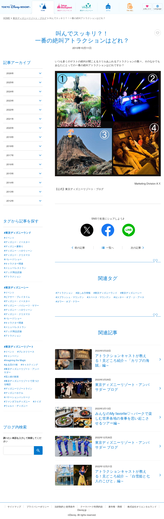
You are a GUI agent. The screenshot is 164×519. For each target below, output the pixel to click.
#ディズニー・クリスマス (17, 254)
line (128, 230)
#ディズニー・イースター (17, 242)
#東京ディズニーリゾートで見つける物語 (21, 382)
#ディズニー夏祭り (13, 246)
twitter (87, 230)
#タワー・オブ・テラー (67, 301)
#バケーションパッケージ (17, 397)
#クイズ (37, 401)
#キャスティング (29, 364)
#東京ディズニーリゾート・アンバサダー (21, 370)
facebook (107, 230)
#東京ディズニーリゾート (19, 346)
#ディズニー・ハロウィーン (18, 250)
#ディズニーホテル (13, 392)
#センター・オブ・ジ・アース (129, 297)
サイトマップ (14, 506)
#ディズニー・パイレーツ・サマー (21, 305)
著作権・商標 (115, 506)
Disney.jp (81, 510)
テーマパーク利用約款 (91, 506)
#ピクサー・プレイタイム (17, 296)
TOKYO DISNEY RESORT (16, 7)
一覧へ (110, 247)
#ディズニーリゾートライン (18, 388)
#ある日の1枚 (11, 364)
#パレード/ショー (13, 259)
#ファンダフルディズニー (17, 401)
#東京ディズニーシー (131, 292)
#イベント (9, 237)
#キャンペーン (11, 355)
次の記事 (136, 247)
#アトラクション (64, 292)
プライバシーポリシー (38, 506)
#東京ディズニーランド (105, 292)
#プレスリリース (25, 351)
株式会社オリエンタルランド (142, 506)
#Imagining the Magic (15, 360)
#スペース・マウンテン (99, 297)
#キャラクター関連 (13, 263)
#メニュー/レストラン (15, 267)
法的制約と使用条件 (65, 506)
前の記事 (80, 247)
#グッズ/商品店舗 (13, 272)
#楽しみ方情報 (83, 292)
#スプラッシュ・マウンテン (70, 297)
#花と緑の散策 (11, 376)
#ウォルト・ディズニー (16, 405)
